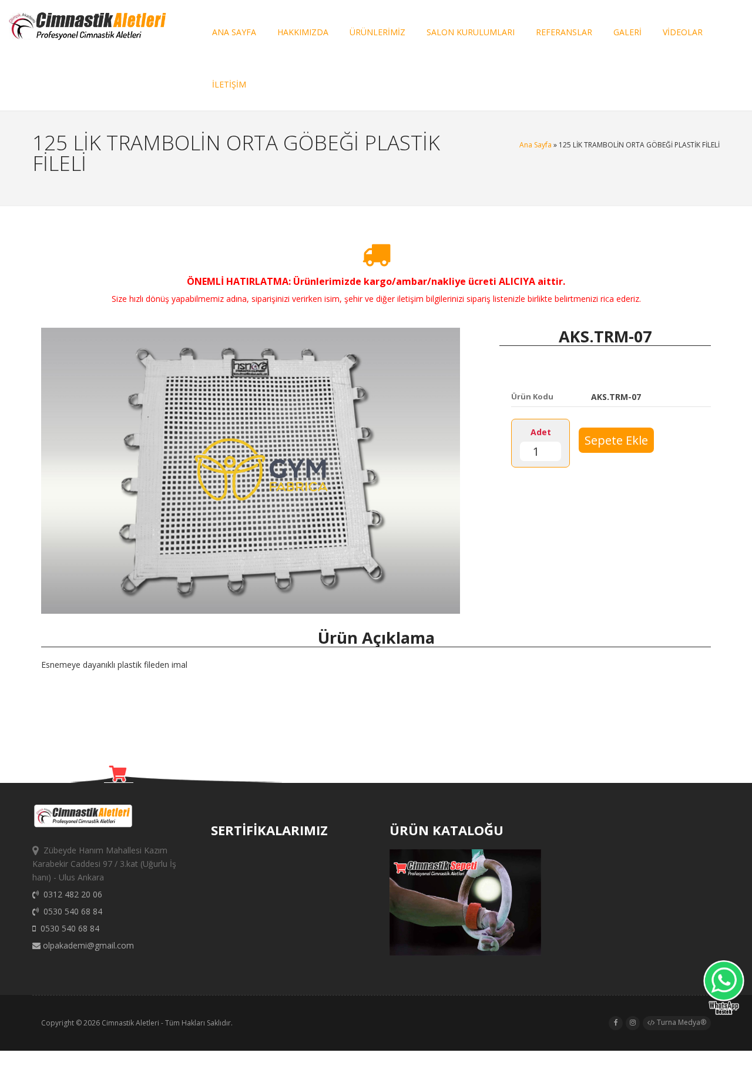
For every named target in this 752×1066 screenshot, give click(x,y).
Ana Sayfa (535, 145)
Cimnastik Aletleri (130, 1023)
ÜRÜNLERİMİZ (377, 32)
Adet (541, 432)
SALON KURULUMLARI (471, 32)
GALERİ (627, 32)
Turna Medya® (680, 1022)
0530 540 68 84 (70, 911)
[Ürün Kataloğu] (465, 952)
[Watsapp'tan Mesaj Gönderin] (723, 989)
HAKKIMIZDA (302, 32)
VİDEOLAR (683, 32)
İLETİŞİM (229, 84)
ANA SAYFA (234, 32)
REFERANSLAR (564, 32)
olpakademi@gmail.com (87, 945)
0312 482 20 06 (70, 894)
